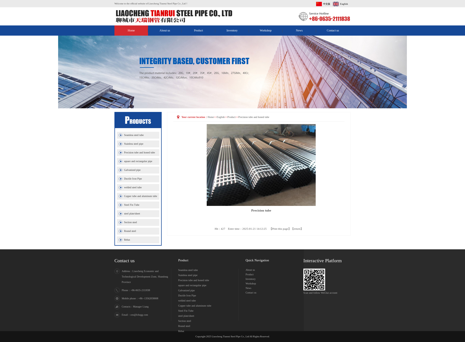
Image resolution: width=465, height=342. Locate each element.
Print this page (280, 228)
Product (198, 30)
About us (164, 30)
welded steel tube (133, 187)
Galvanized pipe (132, 170)
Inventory (232, 30)
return (297, 228)
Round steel (130, 231)
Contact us (333, 30)
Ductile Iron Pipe (133, 178)
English (344, 4)
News (299, 30)
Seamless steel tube (134, 135)
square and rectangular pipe (138, 161)
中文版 (326, 4)
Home (131, 30)
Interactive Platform (322, 260)
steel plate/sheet (132, 213)
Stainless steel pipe (133, 143)
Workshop (266, 30)
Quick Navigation (257, 260)
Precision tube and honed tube (139, 152)
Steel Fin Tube (131, 205)
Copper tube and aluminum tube (140, 196)
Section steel (130, 222)
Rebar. (127, 239)
